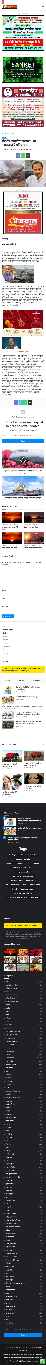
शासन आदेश (9, 1280)
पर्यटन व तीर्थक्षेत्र (10, 1167)
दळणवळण (9, 1114)
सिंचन (7, 1316)
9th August (13, 855)
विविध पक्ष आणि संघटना (12, 1260)
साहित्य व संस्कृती (10, 1313)
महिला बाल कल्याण (11, 1217)
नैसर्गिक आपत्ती (10, 1154)
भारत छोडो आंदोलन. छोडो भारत (17, 898)
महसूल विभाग (9, 1207)
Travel (14, 889)
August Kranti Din (23, 859)
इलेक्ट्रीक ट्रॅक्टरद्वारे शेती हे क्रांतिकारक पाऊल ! (9, 765)
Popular (7, 680)
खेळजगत (8, 1074)
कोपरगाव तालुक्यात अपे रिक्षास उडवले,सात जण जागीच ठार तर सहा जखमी (28, 722)
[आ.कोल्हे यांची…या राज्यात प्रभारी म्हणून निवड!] (36, 952)
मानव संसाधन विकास (11, 1224)
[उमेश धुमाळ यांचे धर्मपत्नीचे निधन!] (12, 517)
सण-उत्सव (8, 1293)
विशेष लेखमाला (10, 1267)
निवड (7, 1147)
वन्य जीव (8, 1240)
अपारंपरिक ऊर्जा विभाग (12, 985)
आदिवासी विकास (10, 998)
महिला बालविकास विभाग (13, 1220)
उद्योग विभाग (9, 1021)
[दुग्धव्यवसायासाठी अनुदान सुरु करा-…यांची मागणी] (10, 959)
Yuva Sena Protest (27, 889)
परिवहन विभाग (10, 1164)
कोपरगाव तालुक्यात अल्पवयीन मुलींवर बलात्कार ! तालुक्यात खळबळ (22, 706)
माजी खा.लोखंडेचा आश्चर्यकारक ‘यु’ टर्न (27, 697)
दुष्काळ (8, 1124)
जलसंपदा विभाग (10, 1104)
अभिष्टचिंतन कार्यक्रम (11, 988)
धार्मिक (7, 1131)
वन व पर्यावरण (10, 1237)
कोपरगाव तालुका (8, 630)
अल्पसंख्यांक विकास (11, 995)
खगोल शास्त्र (9, 1071)
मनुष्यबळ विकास (10, 1200)
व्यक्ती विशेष (9, 1270)
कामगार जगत (11, 1051)
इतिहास (8, 1011)
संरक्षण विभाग (9, 1300)
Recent (21, 680)
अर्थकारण (8, 992)
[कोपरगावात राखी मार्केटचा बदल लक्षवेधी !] (23, 952)
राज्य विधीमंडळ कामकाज (13, 1227)
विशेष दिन (8, 1263)
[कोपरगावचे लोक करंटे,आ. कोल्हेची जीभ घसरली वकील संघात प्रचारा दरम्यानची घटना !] (8, 715)
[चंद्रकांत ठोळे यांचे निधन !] (34, 517)
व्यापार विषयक (10, 1277)
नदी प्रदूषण (9, 1137)
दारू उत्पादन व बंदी (11, 1117)
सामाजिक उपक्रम (10, 1306)
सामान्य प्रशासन (10, 1310)
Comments (37, 680)
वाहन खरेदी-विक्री (10, 1247)
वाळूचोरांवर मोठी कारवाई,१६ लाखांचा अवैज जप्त (32, 764)
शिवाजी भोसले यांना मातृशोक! (33, 548)
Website (5, 606)
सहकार (8, 1303)
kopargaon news (16, 880)
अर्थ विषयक (10, 1045)
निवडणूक (5, 643)
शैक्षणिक (8, 1286)
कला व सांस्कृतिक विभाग (13, 1031)
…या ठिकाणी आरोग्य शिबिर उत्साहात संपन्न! (10, 793)
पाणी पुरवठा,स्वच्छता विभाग (13, 1177)
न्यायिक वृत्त (9, 1157)
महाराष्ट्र (5, 636)
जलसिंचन (8, 1108)
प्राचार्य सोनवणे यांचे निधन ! (10, 548)
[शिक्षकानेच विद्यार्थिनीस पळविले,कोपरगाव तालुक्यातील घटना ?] (8, 690)
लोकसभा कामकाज (11, 1233)
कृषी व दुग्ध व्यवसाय (11, 1035)
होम (4, 626)
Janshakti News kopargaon (23, 876)
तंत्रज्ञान (8, 1111)
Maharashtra (31, 880)
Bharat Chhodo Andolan (15, 863)
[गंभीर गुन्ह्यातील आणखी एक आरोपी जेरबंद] (34, 778)
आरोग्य (5, 650)
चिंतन (7, 1088)
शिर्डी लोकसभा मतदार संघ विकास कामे (16, 1283)
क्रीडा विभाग (9, 1068)
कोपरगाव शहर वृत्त (11, 1064)
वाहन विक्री (9, 1250)
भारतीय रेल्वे (9, 1190)
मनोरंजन (8, 1204)
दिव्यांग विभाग (9, 1121)
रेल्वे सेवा (8, 1230)
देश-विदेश (5, 633)
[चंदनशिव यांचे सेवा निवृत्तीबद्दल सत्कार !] (36, 967)
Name (4, 590)
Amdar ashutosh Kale (29, 855)
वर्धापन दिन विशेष (11, 1243)
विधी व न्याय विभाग (11, 1257)
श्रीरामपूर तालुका (10, 1290)
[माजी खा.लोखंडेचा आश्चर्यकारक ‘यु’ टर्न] (8, 700)
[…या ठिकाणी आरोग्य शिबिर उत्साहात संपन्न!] (12, 781)
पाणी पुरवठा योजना (11, 1174)
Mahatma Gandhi (13, 885)
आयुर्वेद (8, 1008)
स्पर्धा (7, 1320)
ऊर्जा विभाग (9, 1025)
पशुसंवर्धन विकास (10, 1171)
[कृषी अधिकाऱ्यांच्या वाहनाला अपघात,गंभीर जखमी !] (10, 967)
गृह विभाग (8, 1078)
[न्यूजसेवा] (9, 7)
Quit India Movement (31, 885)
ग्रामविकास (9, 1081)
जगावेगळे (8, 1094)
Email (4, 598)
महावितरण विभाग (11, 1214)
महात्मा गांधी (34, 898)
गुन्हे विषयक (6, 646)
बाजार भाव (9, 1187)
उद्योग (7, 1015)
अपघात (8, 982)
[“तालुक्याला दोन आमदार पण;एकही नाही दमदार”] (23, 959)
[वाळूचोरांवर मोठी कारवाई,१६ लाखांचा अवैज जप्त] (34, 755)
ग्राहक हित (8, 1084)
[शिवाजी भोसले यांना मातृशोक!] (34, 538)
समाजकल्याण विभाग (11, 1296)
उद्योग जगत (9, 1018)
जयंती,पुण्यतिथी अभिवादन (13, 1098)
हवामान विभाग (10, 1323)
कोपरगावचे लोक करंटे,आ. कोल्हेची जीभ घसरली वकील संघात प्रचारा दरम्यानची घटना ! (29, 713)
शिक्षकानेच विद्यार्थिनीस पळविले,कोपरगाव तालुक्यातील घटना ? (29, 820)
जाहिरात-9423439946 (23, 13)
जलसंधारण (9, 1101)
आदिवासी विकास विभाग (12, 1002)
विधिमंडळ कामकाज (11, 1253)
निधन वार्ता (11, 133)
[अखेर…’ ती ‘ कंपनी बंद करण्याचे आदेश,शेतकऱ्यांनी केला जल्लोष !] (36, 959)
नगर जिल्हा (9, 1134)
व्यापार (7, 1273)
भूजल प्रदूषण (9, 1194)
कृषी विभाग (10, 1055)
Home (6, 133)
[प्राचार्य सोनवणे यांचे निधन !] (12, 538)
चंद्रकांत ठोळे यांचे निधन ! (31, 527)
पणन (7, 1161)
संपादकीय (5, 640)
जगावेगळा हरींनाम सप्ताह (13, 1091)
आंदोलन (8, 1005)
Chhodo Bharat (34, 863)
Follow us (8, 918)
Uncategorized (12, 1041)
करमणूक (8, 1028)
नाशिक (8, 1141)
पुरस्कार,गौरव (9, 1184)
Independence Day (23, 872)
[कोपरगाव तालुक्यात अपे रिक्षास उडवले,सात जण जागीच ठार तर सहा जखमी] (8, 724)
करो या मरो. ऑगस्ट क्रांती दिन (23, 893)
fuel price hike (28, 868)
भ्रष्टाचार (8, 1197)
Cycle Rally (16, 868)
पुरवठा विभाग (9, 1180)
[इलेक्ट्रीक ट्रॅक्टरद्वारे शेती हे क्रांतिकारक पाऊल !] (12, 756)
